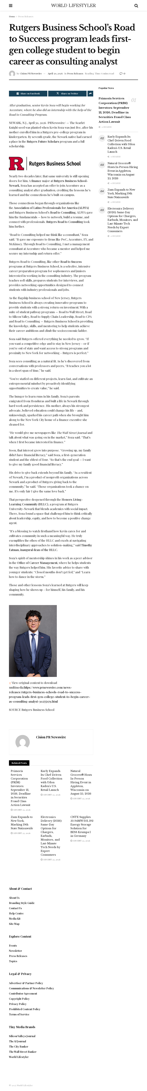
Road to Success (71, 262)
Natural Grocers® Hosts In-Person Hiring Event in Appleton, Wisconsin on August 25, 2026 (81, 782)
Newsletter (15, 950)
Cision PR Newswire (31, 73)
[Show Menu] (10, 5)
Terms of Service (19, 1014)
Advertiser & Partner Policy (26, 983)
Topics (13, 961)
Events (13, 945)
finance (36, 181)
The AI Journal (17, 1041)
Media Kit (14, 918)
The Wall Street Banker (23, 1051)
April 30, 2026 (55, 73)
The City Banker (18, 1046)
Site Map (14, 924)
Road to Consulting (63, 212)
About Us (14, 897)
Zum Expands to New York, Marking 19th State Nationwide (121, 193)
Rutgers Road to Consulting (64, 222)
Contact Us (15, 908)
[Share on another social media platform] (90, 93)
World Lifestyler (19, 1057)
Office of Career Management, (37, 563)
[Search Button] (136, 5)
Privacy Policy (18, 1004)
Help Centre (16, 913)
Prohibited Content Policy (24, 1009)
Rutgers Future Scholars (43, 141)
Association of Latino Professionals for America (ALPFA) (51, 208)
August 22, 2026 (21, 809)
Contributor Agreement (23, 993)
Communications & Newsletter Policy (31, 988)
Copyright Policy (19, 998)
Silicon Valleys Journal (22, 1036)
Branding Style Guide (22, 903)
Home (12, 16)
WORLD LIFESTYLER (73, 5)
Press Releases (25, 16)
